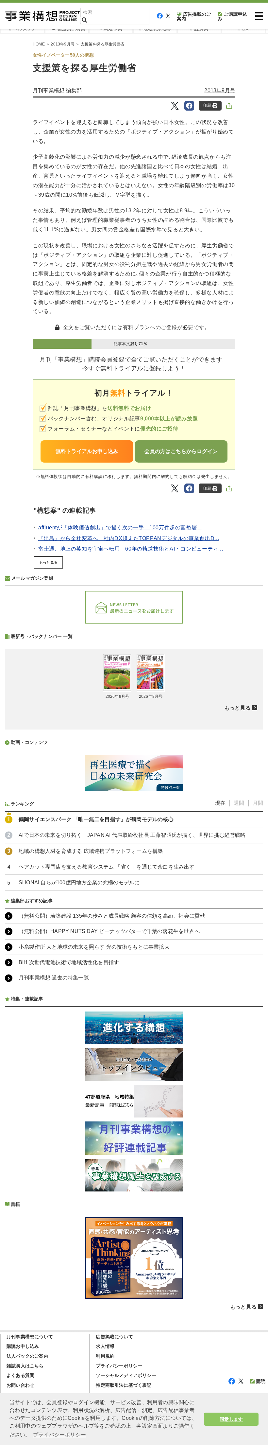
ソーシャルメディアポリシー (126, 1375)
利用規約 (105, 1356)
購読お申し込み (23, 1346)
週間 (239, 803)
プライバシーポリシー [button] (59, 1434)
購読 (260, 1381)
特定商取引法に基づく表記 (123, 1385)
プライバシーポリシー (119, 1366)
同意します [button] (231, 1419)
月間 (258, 803)
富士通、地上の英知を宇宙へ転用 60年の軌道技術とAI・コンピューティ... (130, 549)
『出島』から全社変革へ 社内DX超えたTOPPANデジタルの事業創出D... (128, 538)
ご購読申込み (232, 16)
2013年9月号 (63, 44)
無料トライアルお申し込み (87, 451)
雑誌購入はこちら (25, 1366)
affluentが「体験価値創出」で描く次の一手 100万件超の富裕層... (119, 527)
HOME (39, 44)
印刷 (207, 105)
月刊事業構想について (30, 1336)
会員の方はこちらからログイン (181, 451)
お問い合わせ (20, 1385)
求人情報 (105, 1346)
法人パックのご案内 (27, 1356)
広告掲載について (114, 1336)
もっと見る (48, 562)
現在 (220, 803)
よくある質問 (20, 1375)
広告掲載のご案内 (194, 16)
